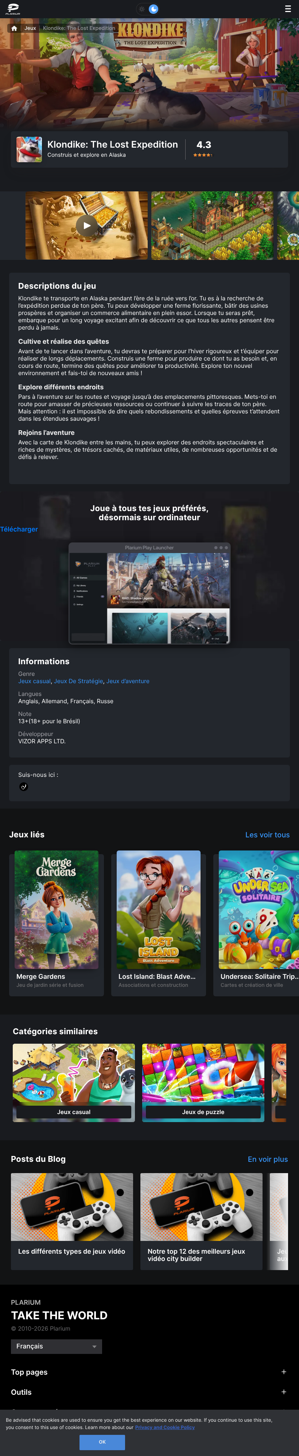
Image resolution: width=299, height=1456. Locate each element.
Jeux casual (34, 681)
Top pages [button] (29, 1372)
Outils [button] (21, 1392)
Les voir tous (267, 834)
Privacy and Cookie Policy (165, 1427)
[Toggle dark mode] (147, 9)
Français (29, 1346)
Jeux (30, 28)
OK (102, 1442)
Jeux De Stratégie (78, 681)
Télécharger (19, 529)
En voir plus (268, 1159)
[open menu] (288, 9)
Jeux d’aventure (128, 681)
